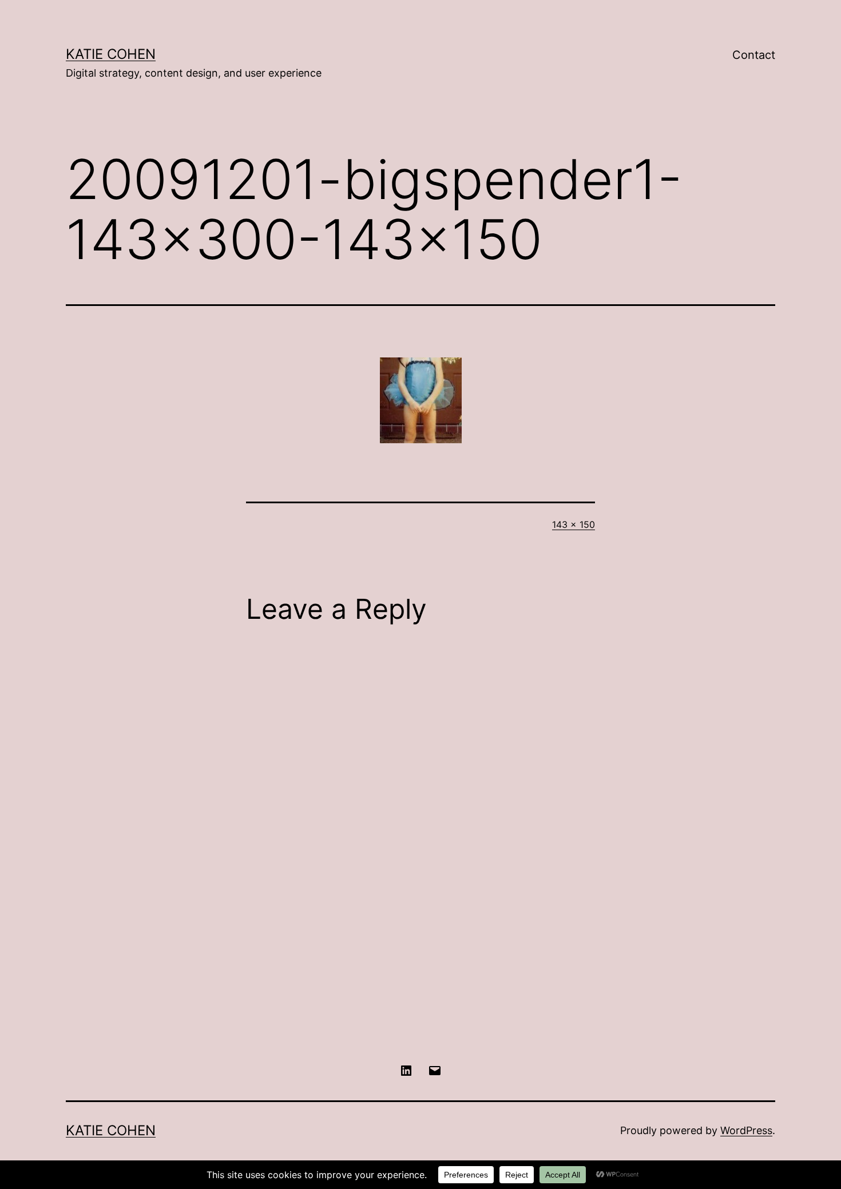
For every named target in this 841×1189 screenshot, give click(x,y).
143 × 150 (573, 524)
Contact (753, 55)
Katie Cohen (111, 54)
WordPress (746, 1130)
